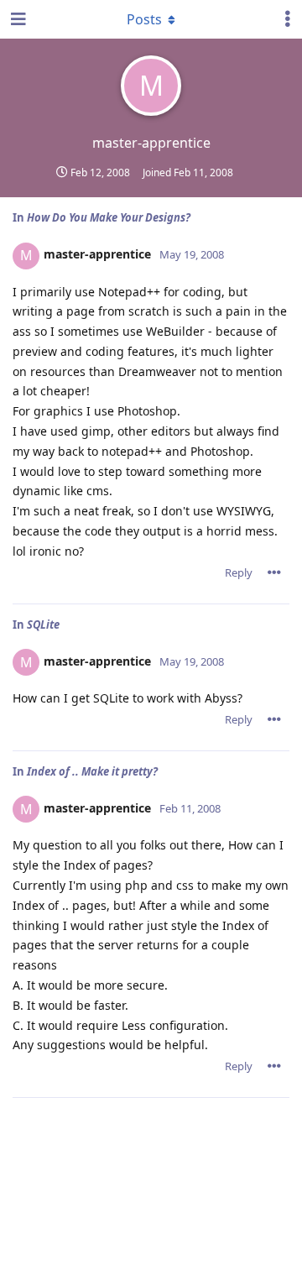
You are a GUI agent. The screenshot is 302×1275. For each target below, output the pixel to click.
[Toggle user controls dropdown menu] (287, 19)
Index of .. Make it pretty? (92, 771)
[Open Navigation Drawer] (17, 19)
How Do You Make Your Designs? (108, 217)
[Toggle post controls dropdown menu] (274, 572)
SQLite (43, 624)
